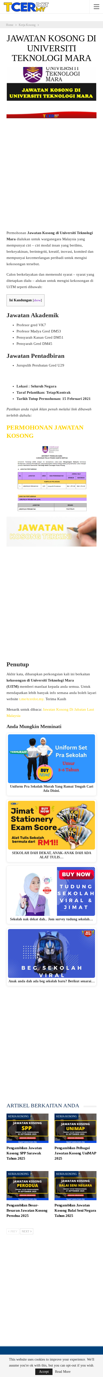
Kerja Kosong (18, 1116)
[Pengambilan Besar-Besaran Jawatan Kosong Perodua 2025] (27, 1185)
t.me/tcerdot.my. (31, 699)
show (37, 300)
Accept (44, 1372)
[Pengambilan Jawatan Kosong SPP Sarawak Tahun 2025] (27, 1128)
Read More (62, 1372)
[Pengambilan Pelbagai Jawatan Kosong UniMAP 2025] (75, 1128)
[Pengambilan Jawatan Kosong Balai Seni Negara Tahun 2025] (75, 1185)
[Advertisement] (51, 176)
